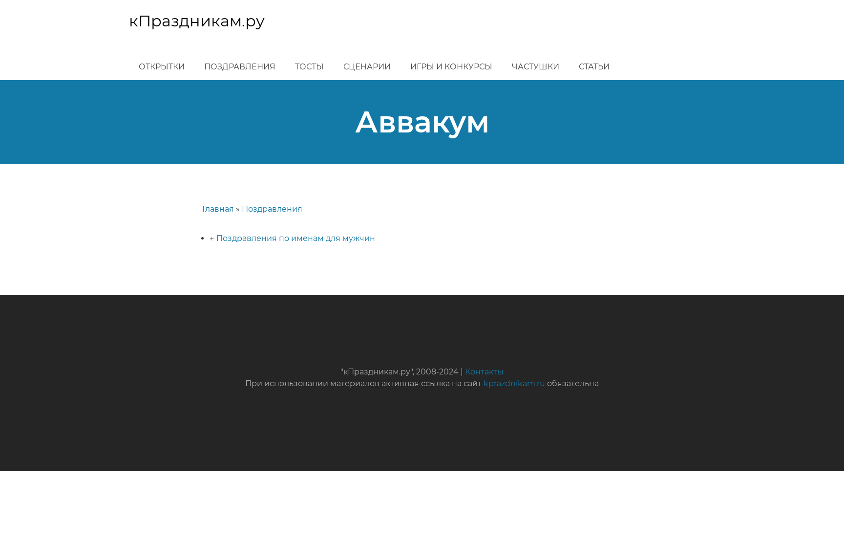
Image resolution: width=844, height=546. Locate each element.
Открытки (162, 66)
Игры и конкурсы (451, 66)
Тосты (309, 66)
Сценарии (367, 66)
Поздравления (239, 66)
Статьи (594, 66)
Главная (218, 209)
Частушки (535, 66)
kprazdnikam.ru (514, 383)
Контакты (484, 371)
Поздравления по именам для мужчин (295, 238)
